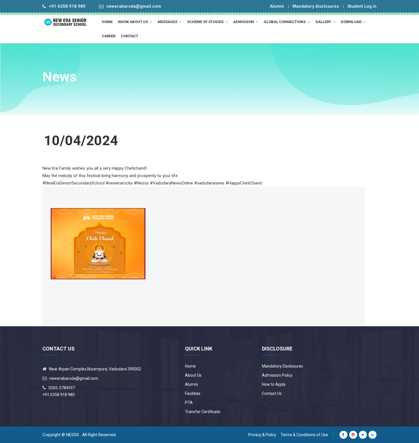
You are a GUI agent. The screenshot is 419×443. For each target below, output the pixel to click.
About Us (193, 375)
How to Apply (274, 384)
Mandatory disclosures (315, 6)
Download (352, 22)
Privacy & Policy (262, 434)
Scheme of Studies (205, 22)
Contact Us (272, 393)
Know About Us (133, 22)
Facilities (192, 393)
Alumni (277, 6)
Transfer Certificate (202, 411)
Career (108, 36)
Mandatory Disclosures (282, 366)
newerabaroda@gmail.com (133, 6)
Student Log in (362, 6)
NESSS (72, 434)
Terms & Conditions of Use (304, 434)
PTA (189, 402)
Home (190, 366)
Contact (129, 36)
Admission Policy (277, 375)
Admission (244, 22)
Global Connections (285, 22)
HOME (107, 22)
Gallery (323, 22)
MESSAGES (168, 22)
